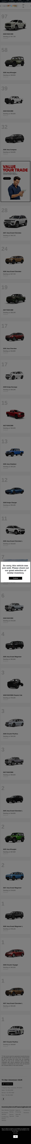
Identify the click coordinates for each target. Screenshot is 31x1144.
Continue (15, 578)
